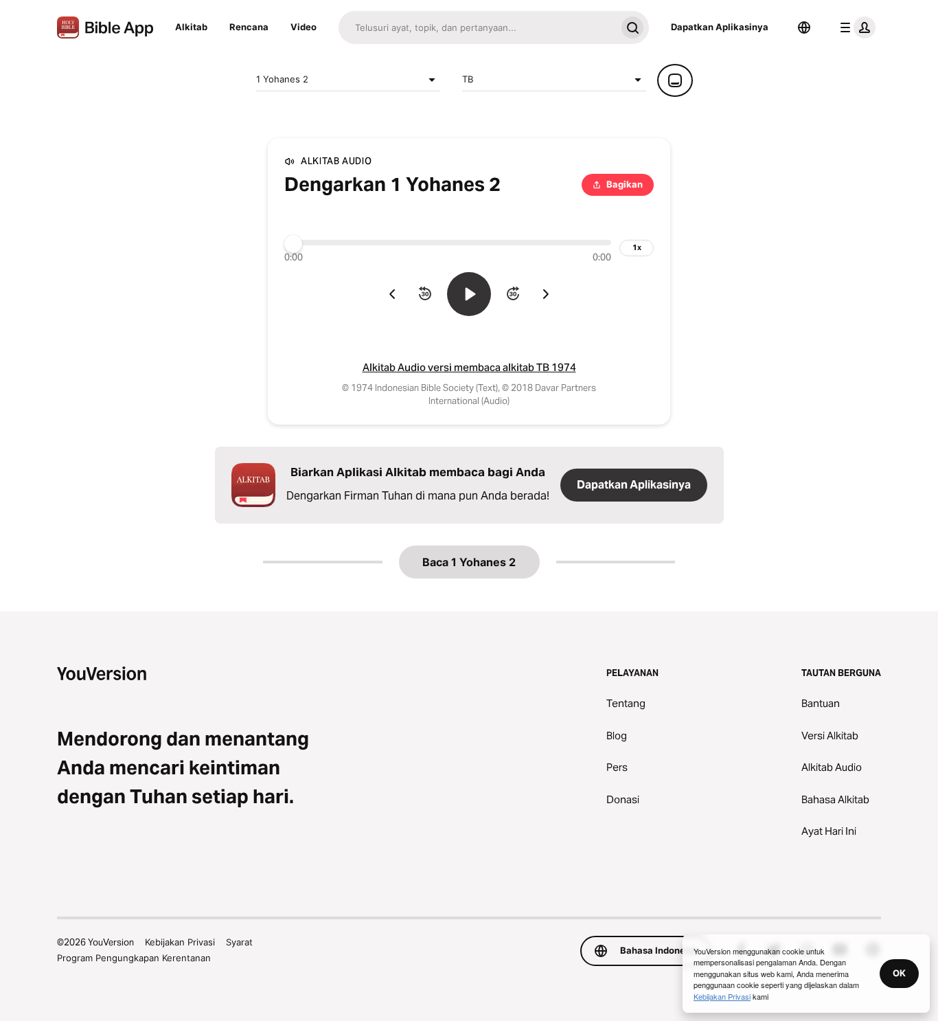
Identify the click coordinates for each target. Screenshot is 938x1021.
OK (899, 972)
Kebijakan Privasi (180, 941)
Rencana (248, 26)
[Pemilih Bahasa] (804, 27)
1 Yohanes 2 (282, 79)
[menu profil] (855, 27)
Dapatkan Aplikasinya (719, 26)
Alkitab (191, 26)
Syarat (239, 941)
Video (303, 26)
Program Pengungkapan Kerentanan (134, 957)
